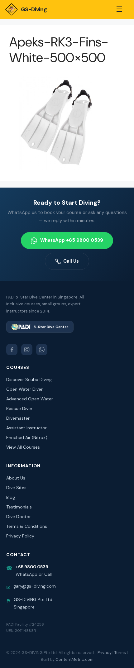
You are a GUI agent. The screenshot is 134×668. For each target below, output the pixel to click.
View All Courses (23, 447)
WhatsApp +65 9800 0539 (71, 240)
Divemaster (18, 418)
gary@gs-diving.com (34, 586)
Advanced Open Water (29, 399)
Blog (10, 497)
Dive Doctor (18, 516)
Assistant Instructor (26, 428)
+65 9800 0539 (32, 567)
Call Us (71, 261)
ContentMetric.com (74, 659)
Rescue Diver (19, 408)
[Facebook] (11, 349)
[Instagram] (26, 349)
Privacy (105, 652)
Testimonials (19, 507)
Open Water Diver (24, 389)
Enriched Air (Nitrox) (26, 437)
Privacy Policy (20, 536)
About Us (15, 478)
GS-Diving (34, 9)
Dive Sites (16, 487)
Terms (120, 652)
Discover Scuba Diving (29, 379)
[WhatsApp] (41, 349)
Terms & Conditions (26, 526)
